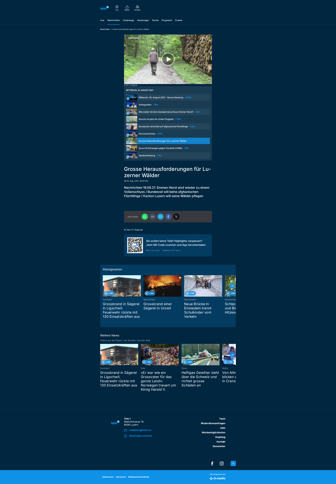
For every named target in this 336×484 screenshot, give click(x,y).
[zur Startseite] (104, 8)
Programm (167, 20)
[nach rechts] (232, 286)
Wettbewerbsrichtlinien (138, 477)
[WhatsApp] (145, 217)
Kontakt (221, 441)
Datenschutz (108, 477)
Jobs (222, 427)
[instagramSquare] (221, 463)
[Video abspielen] (168, 59)
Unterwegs (128, 20)
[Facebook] (168, 217)
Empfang (220, 437)
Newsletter (219, 446)
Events (178, 20)
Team (222, 418)
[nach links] (104, 286)
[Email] (160, 217)
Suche (155, 20)
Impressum (121, 477)
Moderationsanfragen (213, 423)
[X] (176, 217)
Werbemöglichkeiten (213, 432)
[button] (152, 217)
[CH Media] (217, 478)
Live (102, 20)
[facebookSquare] (212, 463)
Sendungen (143, 20)
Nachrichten (113, 20)
